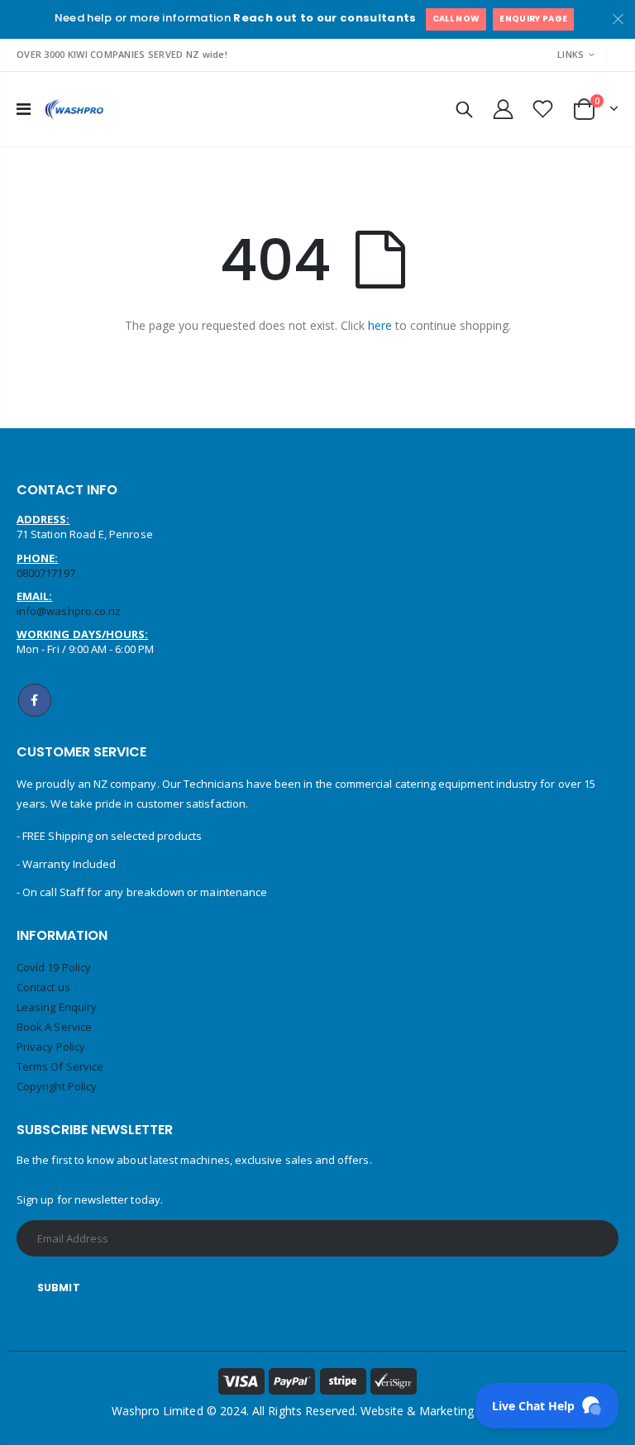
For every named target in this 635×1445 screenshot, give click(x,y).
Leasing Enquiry (57, 1006)
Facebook (34, 700)
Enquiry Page (533, 18)
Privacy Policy (51, 1046)
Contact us (43, 987)
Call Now (456, 18)
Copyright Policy (57, 1086)
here (380, 325)
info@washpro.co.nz (69, 610)
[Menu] (24, 109)
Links (570, 54)
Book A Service (54, 1026)
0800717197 (46, 572)
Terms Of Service (60, 1066)
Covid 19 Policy (54, 967)
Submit (58, 1287)
